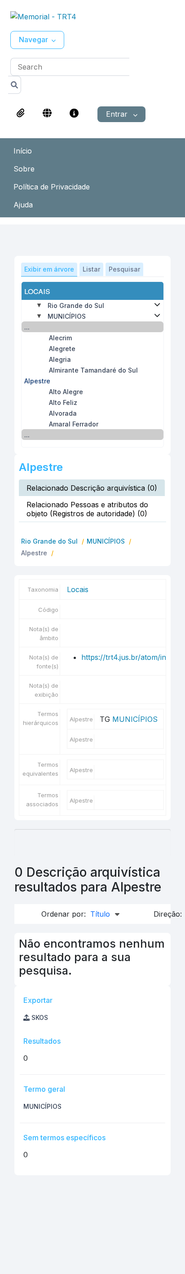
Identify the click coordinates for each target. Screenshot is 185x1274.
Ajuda (23, 204)
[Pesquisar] (14, 85)
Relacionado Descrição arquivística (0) (91, 487)
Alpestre (37, 381)
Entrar (118, 114)
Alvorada (63, 413)
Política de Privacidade (51, 186)
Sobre (24, 168)
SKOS (39, 1017)
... (27, 327)
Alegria (60, 359)
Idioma (47, 113)
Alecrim (60, 338)
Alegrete (62, 348)
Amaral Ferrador (73, 424)
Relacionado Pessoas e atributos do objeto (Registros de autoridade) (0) (87, 509)
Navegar (33, 39)
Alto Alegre (66, 391)
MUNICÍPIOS (67, 316)
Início (22, 150)
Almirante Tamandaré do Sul (93, 370)
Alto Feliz (63, 402)
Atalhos (74, 113)
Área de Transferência (20, 113)
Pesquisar (124, 269)
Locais (77, 589)
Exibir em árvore (49, 269)
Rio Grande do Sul (76, 305)
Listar (91, 269)
